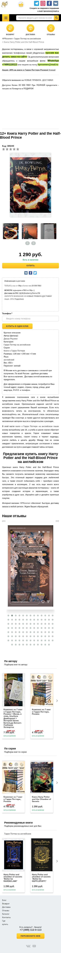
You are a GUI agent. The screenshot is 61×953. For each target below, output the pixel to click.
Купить (31, 265)
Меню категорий (5, 17)
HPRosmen (7, 38)
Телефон (7, 313)
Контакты (6, 917)
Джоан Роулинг (11, 338)
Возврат (6, 903)
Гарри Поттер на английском (27, 38)
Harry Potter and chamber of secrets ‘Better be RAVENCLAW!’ (13, 877)
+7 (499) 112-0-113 (30, 929)
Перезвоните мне (30, 936)
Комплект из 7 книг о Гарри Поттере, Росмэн (41, 711)
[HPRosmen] (5, 4)
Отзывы (5, 910)
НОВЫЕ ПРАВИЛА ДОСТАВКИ (38, 80)
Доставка (6, 907)
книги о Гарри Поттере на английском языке (37, 426)
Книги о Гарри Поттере (14, 351)
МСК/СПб (8, 290)
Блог (4, 900)
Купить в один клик (17, 326)
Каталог (5, 914)
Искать (56, 17)
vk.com (28, 946)
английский (9, 360)
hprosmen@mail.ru (48, 64)
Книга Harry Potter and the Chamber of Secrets (41, 799)
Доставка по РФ (11, 293)
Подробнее (19, 299)
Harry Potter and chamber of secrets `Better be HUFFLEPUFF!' (41, 877)
